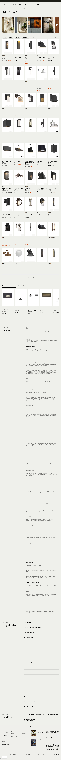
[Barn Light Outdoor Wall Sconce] (53, 123)
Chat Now (6, 732)
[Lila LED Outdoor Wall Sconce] (42, 98)
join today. (42, 733)
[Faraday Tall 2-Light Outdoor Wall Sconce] (53, 202)
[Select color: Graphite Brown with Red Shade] (15, 108)
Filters (5, 37)
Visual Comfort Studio (51, 137)
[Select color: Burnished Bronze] (25, 212)
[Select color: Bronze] (4, 55)
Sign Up (57, 735)
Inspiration (13, 733)
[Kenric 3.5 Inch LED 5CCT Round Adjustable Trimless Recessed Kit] (33, 295)
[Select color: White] (37, 81)
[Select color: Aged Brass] (3, 55)
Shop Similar (8, 79)
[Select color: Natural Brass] (50, 263)
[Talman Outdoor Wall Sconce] (53, 44)
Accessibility (4, 754)
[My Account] (55, 4)
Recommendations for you (8, 286)
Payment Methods (14, 736)
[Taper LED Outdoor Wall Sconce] (19, 44)
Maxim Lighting (4, 163)
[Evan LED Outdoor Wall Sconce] (30, 253)
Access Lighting (27, 164)
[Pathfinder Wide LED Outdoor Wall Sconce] (7, 148)
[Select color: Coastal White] (50, 237)
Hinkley (15, 58)
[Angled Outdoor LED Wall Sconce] (53, 98)
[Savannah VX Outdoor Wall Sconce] (7, 227)
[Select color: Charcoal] (49, 263)
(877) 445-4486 (6, 735)
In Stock (10, 37)
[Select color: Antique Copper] (2, 237)
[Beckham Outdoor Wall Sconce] (30, 123)
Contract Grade (25, 37)
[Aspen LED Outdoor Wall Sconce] (53, 253)
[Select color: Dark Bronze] (26, 55)
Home (3, 8)
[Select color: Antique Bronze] (2, 186)
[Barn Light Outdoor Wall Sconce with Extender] (7, 253)
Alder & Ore (4, 58)
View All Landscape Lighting (28, 714)
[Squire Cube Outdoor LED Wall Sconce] (7, 123)
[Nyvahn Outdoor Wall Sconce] (42, 71)
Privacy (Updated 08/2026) (12, 754)
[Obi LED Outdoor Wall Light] (53, 71)
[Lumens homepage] (4, 4)
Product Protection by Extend (14, 738)
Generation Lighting (40, 189)
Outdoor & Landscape (8, 8)
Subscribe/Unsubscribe (5, 744)
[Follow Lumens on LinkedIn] (58, 754)
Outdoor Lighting (15, 8)
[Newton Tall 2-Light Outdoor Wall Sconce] (42, 123)
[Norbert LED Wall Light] (30, 71)
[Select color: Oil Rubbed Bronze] (37, 212)
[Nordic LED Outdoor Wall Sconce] (7, 202)
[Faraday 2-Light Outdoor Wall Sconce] (30, 175)
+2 (25, 307)
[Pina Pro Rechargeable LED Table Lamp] (21, 295)
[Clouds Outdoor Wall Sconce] (19, 202)
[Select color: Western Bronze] (26, 108)
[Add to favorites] (3, 79)
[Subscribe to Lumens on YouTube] (56, 754)
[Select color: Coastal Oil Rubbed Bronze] (49, 237)
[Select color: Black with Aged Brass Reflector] (37, 108)
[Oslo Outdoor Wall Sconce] (42, 227)
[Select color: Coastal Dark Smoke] (48, 237)
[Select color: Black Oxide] (3, 237)
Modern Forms (39, 216)
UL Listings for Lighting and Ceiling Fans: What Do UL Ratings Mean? (29, 720)
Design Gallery (23, 733)
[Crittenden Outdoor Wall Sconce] (42, 175)
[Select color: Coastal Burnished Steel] (54, 237)
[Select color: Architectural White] (15, 186)
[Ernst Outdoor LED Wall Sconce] (19, 123)
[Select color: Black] (25, 55)
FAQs (12, 731)
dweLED (38, 162)
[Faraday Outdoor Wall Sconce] (7, 44)
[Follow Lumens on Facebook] (50, 754)
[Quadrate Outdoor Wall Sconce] (19, 71)
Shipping (3, 741)
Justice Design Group (17, 215)
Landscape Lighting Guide (40, 714)
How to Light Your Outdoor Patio (53, 714)
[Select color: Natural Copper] (2, 263)
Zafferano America (17, 310)
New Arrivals (17, 37)
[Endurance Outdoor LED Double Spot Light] (19, 175)
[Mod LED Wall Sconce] (42, 148)
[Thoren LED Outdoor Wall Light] (7, 98)
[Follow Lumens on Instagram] (54, 754)
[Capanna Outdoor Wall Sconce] (19, 227)
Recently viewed (22, 286)
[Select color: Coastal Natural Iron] (51, 237)
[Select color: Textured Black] (2, 55)
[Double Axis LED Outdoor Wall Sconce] (42, 253)
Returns (3, 742)
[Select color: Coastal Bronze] (52, 237)
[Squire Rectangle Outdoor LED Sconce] (53, 148)
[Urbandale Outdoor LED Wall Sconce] (7, 175)
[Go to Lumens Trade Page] (33, 733)
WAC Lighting (16, 190)
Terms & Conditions (24, 738)
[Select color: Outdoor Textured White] (4, 263)
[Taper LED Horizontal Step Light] (46, 295)
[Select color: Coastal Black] (53, 237)
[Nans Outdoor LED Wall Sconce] (19, 98)
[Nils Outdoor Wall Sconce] (19, 148)
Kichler (49, 58)
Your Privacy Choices (24, 739)
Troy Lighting (27, 137)
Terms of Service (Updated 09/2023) (24, 754)
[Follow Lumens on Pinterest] (52, 754)
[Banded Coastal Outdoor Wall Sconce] (53, 227)
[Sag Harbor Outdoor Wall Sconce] (30, 202)
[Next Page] (38, 277)
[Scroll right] (57, 25)
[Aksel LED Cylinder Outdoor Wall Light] (30, 44)
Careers (22, 736)
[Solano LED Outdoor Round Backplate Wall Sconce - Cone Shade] (30, 148)
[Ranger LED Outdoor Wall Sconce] (42, 44)
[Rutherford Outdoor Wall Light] (7, 71)
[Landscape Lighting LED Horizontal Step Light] (8, 295)
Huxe (26, 59)
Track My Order (4, 739)
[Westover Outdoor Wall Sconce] (30, 98)
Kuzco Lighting (4, 215)
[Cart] (58, 4)
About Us (22, 731)
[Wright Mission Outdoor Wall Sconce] (53, 175)
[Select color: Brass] (26, 186)
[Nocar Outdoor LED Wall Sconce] (30, 227)
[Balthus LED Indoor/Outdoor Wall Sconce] (42, 202)
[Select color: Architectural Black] (16, 186)
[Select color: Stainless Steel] (25, 108)
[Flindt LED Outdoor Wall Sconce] (19, 253)
